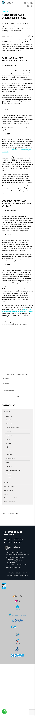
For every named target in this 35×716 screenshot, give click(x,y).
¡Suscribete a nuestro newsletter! (17, 374)
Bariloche (9, 416)
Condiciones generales (12, 559)
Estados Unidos (9, 486)
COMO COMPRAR (21, 573)
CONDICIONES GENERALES (15, 575)
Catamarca (9, 424)
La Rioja (8, 451)
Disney (6, 482)
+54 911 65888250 (15, 539)
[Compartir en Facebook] (28, 36)
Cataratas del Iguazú (12, 428)
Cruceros (9, 431)
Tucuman (9, 474)
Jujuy (7, 447)
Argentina (7, 411)
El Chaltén (9, 435)
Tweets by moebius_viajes (10, 513)
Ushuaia (8, 478)
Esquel (8, 439)
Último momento (9, 502)
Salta (7, 462)
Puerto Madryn (10, 458)
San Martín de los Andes (13, 470)
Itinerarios (9, 443)
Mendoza (9, 455)
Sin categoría (8, 490)
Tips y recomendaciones (12, 498)
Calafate (9, 420)
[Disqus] (17, 346)
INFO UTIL (11, 573)
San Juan (9, 466)
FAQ (26, 575)
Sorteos (6, 494)
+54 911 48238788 (14, 542)
